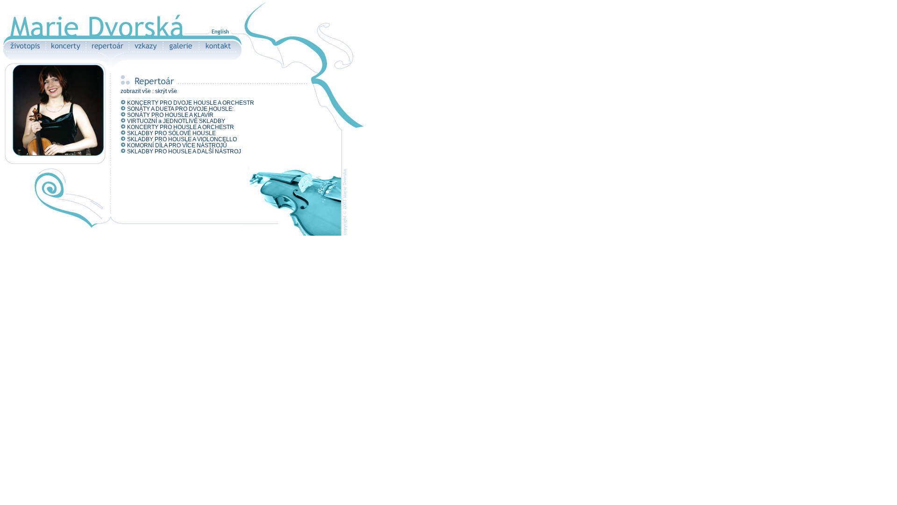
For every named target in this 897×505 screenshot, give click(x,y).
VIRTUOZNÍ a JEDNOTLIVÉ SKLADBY (176, 121)
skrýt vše (166, 91)
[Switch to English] (220, 37)
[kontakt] (220, 50)
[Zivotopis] (24, 50)
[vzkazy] (145, 50)
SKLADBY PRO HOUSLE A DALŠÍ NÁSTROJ (184, 151)
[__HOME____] (40, 37)
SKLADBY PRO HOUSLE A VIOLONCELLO (182, 139)
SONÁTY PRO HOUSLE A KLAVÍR (170, 115)
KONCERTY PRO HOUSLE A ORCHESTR (180, 127)
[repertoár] (106, 50)
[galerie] (181, 50)
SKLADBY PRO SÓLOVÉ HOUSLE (171, 133)
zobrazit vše (136, 91)
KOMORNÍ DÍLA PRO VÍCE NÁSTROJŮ (177, 145)
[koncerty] (65, 50)
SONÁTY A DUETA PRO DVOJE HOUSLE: (180, 109)
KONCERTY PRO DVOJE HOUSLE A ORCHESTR (190, 103)
